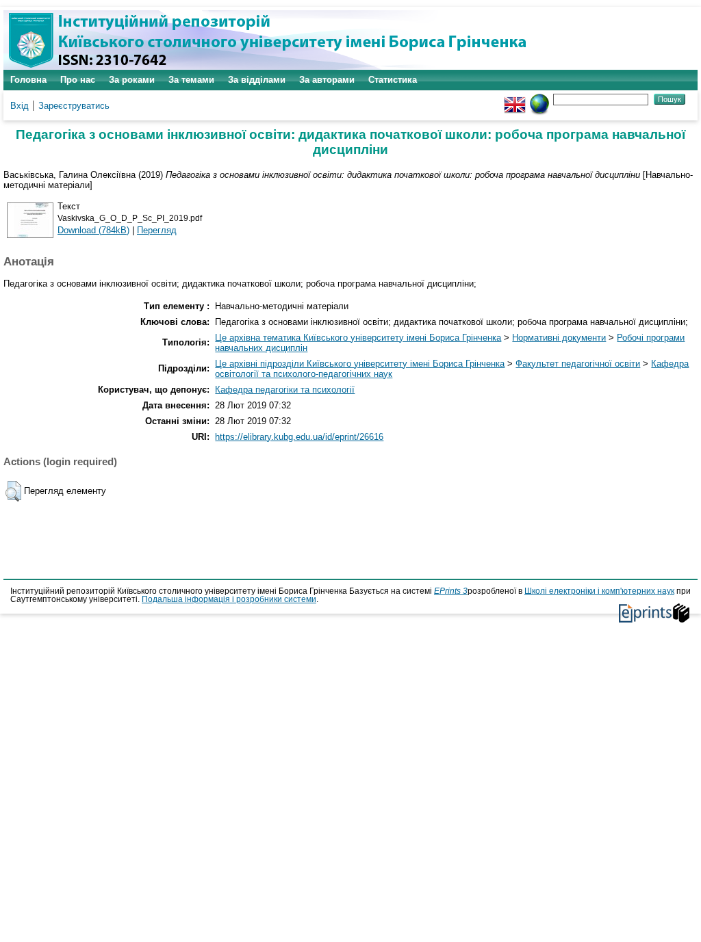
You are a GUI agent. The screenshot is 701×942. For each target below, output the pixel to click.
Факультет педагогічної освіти (577, 363)
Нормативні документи (559, 337)
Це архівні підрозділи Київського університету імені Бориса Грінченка (360, 363)
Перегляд (157, 230)
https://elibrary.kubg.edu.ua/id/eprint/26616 (299, 437)
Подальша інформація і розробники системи (229, 599)
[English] (515, 99)
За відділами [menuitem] (256, 80)
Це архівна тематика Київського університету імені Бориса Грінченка (358, 337)
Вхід (19, 106)
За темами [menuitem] (191, 80)
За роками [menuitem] (132, 80)
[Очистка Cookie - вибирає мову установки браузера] (539, 99)
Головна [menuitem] (28, 80)
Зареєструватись (74, 106)
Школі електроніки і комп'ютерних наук (599, 591)
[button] (13, 491)
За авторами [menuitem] (327, 80)
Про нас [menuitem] (77, 80)
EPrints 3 (451, 591)
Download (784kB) (93, 230)
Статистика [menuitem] (392, 80)
